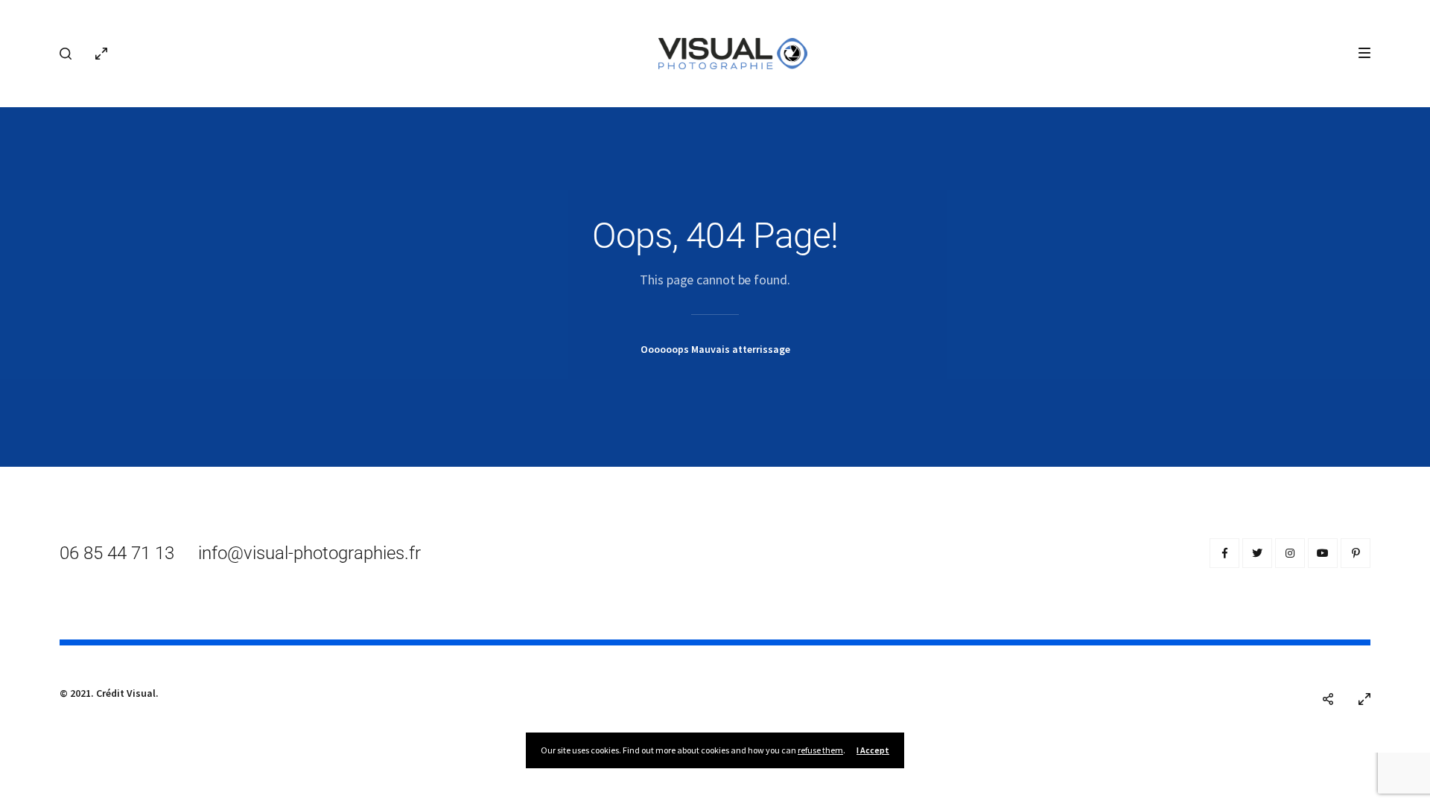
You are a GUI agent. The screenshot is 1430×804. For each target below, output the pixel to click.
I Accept (873, 750)
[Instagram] (1290, 553)
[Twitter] (1257, 553)
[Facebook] (1224, 553)
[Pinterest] (1355, 553)
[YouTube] (1323, 553)
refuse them (820, 750)
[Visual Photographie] (732, 52)
